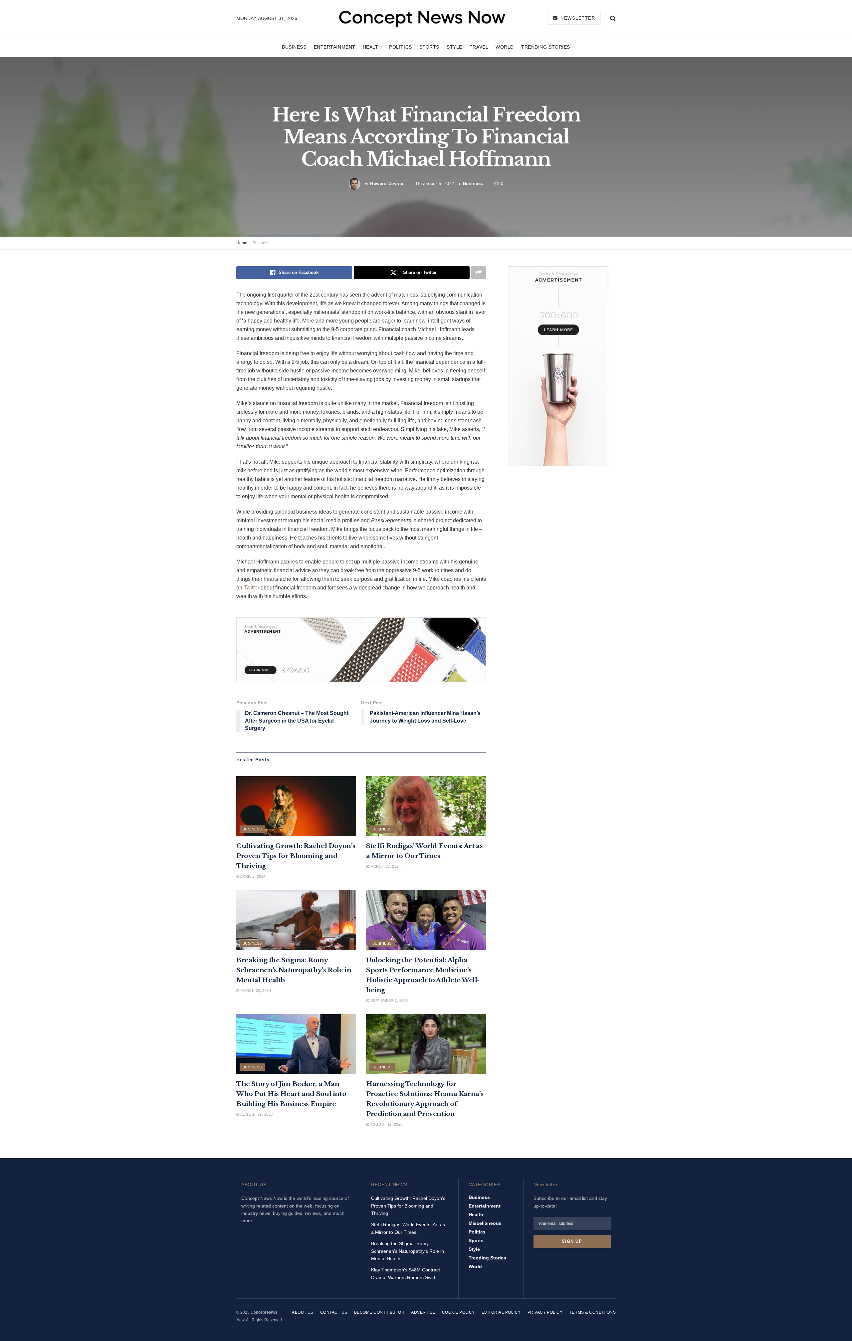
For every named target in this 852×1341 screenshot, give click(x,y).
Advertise (423, 1312)
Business (294, 47)
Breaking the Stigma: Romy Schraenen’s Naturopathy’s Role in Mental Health (293, 970)
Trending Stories (545, 47)
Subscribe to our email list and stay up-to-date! (570, 1202)
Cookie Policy (458, 1312)
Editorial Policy (501, 1312)
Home (241, 243)
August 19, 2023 (256, 1114)
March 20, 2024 (255, 991)
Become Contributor (379, 1312)
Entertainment (334, 47)
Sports (429, 47)
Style (454, 47)
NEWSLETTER (577, 18)
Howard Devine (386, 183)
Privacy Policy (545, 1312)
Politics (400, 47)
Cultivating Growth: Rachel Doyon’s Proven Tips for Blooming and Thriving (295, 856)
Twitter (251, 587)
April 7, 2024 (252, 876)
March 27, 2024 (385, 866)
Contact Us (333, 1312)
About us (303, 1312)
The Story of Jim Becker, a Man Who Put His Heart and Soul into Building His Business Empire (291, 1094)
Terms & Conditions (592, 1312)
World (505, 47)
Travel (479, 47)
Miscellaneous (485, 1223)
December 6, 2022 (435, 183)
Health (372, 47)
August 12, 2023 (385, 1124)
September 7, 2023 (388, 1001)
